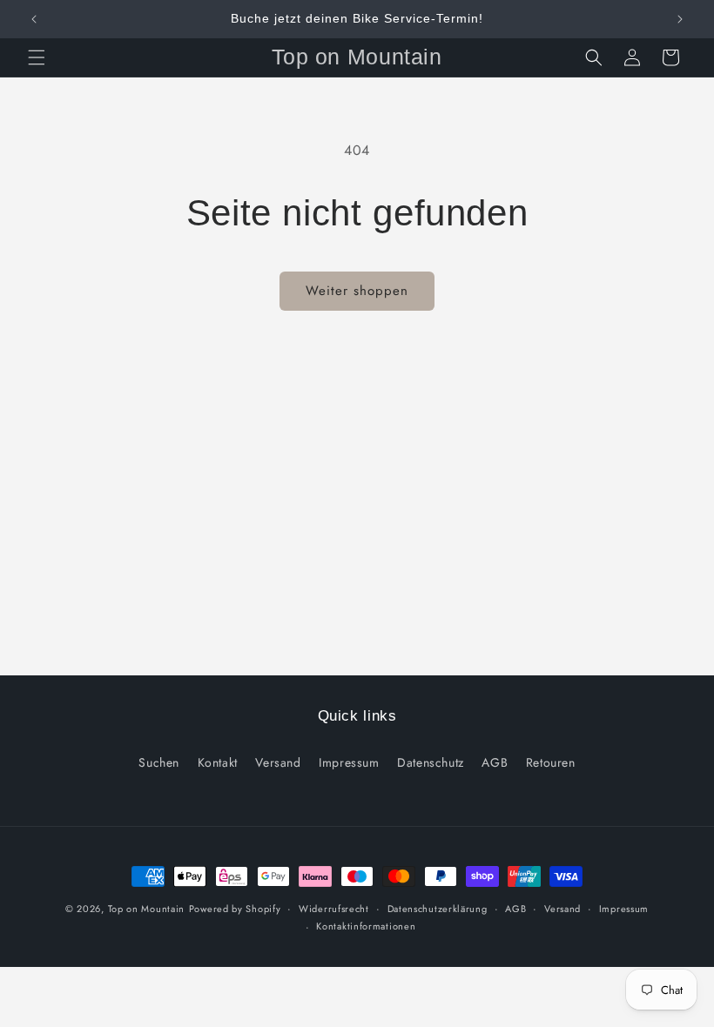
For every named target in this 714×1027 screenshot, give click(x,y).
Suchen (158, 762)
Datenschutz (430, 762)
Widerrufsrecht (334, 909)
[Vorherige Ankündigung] (34, 19)
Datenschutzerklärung (437, 909)
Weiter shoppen (357, 290)
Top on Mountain (146, 909)
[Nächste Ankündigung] (680, 19)
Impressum (349, 762)
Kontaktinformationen (365, 926)
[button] (36, 57)
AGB (495, 762)
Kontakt (218, 762)
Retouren (551, 762)
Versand (277, 762)
